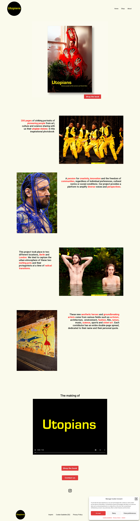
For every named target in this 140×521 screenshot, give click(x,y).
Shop (123, 9)
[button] (136, 499)
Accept (98, 513)
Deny (114, 513)
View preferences (130, 513)
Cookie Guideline (107, 517)
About (130, 9)
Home (116, 9)
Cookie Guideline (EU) (63, 515)
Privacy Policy (117, 517)
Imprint (123, 517)
